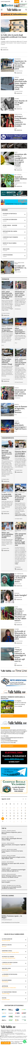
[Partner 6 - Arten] (10, 1010)
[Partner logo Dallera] (17, 1010)
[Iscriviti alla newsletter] (22, 1)
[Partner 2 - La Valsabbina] (10, 1007)
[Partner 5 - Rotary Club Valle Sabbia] (4, 1010)
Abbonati (17, 1)
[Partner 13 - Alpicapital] (24, 1014)
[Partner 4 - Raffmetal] (24, 1007)
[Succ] (25, 796)
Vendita (3, 699)
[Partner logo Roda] (17, 1017)
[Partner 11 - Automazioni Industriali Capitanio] (10, 1014)
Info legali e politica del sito (12, 1040)
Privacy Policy (3, 1040)
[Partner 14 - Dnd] (4, 1017)
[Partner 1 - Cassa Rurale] (4, 1007)
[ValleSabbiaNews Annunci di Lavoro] (14, 722)
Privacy (0, 1038)
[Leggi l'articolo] (14, 25)
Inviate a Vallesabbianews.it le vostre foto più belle (10, 919)
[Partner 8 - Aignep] (24, 1010)
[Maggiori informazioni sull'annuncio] (7, 705)
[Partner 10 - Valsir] (4, 1014)
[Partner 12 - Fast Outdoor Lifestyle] (17, 1014)
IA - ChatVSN (5, 1042)
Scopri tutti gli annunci (7, 714)
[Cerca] (24, 9)
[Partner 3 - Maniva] (17, 1007)
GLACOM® (20, 1040)
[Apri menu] (4, 9)
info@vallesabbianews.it (8, 1029)
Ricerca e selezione (5, 726)
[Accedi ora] (25, 1)
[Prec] (23, 796)
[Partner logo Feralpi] (10, 1017)
